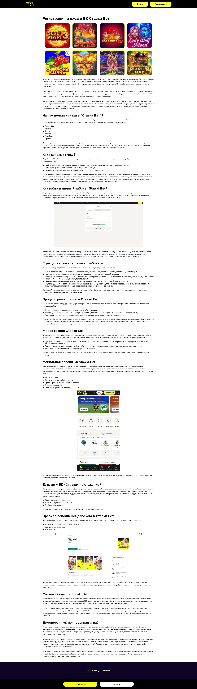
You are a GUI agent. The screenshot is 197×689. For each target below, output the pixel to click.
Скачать (116, 684)
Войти (140, 4)
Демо (57, 39)
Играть (57, 33)
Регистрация (80, 684)
